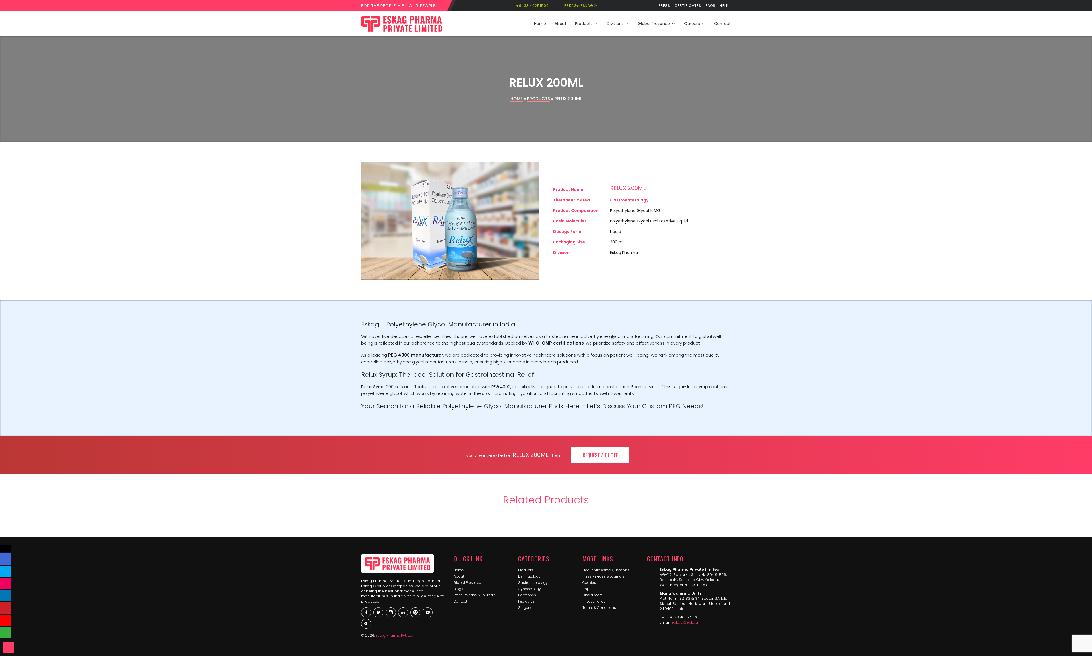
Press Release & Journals (475, 595)
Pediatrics (526, 601)
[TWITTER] (5, 571)
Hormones (527, 595)
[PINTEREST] (5, 608)
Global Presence (654, 23)
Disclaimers (592, 595)
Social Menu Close (5, 548)
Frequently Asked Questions (605, 570)
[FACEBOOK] (5, 559)
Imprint (588, 588)
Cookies (589, 582)
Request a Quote (600, 455)
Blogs (458, 588)
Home (540, 23)
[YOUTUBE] (5, 620)
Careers (692, 23)
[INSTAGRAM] (5, 583)
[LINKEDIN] (5, 595)
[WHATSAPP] (5, 632)
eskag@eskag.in (686, 622)
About (560, 23)
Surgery (524, 607)
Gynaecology (529, 588)
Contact (722, 23)
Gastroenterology (533, 582)
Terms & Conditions (599, 607)
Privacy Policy (593, 601)
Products (584, 23)
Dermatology (529, 576)
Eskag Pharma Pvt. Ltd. (394, 635)
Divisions (615, 23)
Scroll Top (8, 647)
